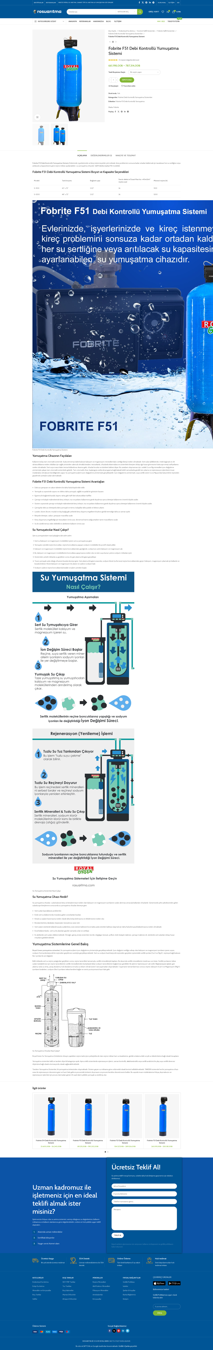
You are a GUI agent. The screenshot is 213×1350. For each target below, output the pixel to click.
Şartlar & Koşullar (129, 1290)
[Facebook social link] (139, 2)
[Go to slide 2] (107, 1152)
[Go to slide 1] (105, 1152)
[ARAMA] (140, 12)
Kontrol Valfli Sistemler (146, 31)
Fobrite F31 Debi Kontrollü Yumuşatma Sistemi (162, 1141)
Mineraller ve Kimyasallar (41, 1290)
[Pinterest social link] (146, 2)
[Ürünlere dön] (112, 41)
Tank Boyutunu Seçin (116, 72)
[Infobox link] (49, 1260)
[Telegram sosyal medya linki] (153, 2)
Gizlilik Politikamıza (160, 1295)
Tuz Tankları (67, 1286)
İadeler (125, 1286)
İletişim (125, 1299)
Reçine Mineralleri (99, 1282)
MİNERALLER (98, 1278)
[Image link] (51, 1331)
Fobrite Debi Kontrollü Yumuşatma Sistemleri (125, 34)
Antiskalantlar (98, 1295)
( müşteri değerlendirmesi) (129, 60)
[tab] (82, 154)
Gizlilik (120, 1346)
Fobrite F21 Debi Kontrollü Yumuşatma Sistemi (125, 1141)
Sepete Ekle (127, 80)
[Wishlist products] (162, 11)
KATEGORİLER (37, 1278)
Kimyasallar (97, 1299)
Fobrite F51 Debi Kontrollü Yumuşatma (130, 101)
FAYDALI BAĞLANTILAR (131, 1278)
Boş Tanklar (36, 1295)
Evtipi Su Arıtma (38, 1286)
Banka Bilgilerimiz (129, 1295)
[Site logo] (47, 11)
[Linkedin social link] (150, 2)
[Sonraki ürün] (115, 41)
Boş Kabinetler (68, 1290)
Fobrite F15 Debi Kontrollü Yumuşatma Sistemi (88, 1141)
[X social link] (142, 2)
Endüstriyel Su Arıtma (127, 31)
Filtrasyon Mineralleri (100, 1290)
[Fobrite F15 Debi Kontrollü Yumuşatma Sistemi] (88, 1116)
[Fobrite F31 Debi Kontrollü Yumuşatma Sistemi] (162, 1116)
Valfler (34, 1299)
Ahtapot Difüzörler (70, 1299)
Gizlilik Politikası (129, 1282)
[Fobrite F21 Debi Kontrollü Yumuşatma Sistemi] (125, 1116)
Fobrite (116, 107)
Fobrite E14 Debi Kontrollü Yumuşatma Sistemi (51, 1141)
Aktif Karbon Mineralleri (101, 1286)
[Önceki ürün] (109, 41)
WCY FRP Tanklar (69, 1282)
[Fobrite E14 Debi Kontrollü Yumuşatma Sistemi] (51, 1116)
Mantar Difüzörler (69, 1295)
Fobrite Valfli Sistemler (166, 31)
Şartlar (127, 1346)
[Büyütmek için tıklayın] (37, 117)
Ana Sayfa (112, 31)
